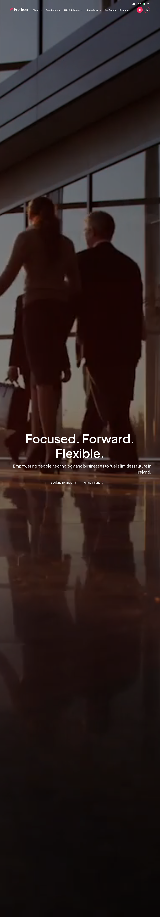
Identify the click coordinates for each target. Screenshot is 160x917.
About (36, 10)
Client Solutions (72, 10)
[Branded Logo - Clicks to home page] (19, 9)
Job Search (110, 10)
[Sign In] (139, 3)
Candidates (52, 10)
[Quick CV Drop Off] (133, 3)
